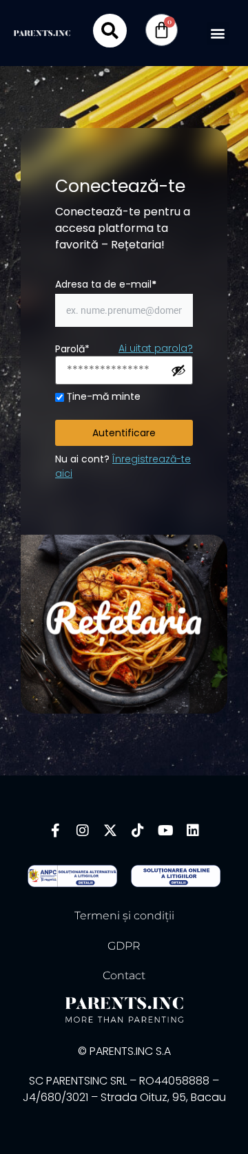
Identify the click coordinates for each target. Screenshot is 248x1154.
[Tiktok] (138, 830)
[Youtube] (165, 830)
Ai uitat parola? (155, 348)
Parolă (72, 349)
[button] (218, 33)
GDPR (124, 945)
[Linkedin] (193, 830)
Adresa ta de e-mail (105, 284)
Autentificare (124, 433)
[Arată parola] (178, 370)
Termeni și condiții (124, 915)
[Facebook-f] (55, 830)
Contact (124, 975)
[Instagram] (82, 830)
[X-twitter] (110, 830)
